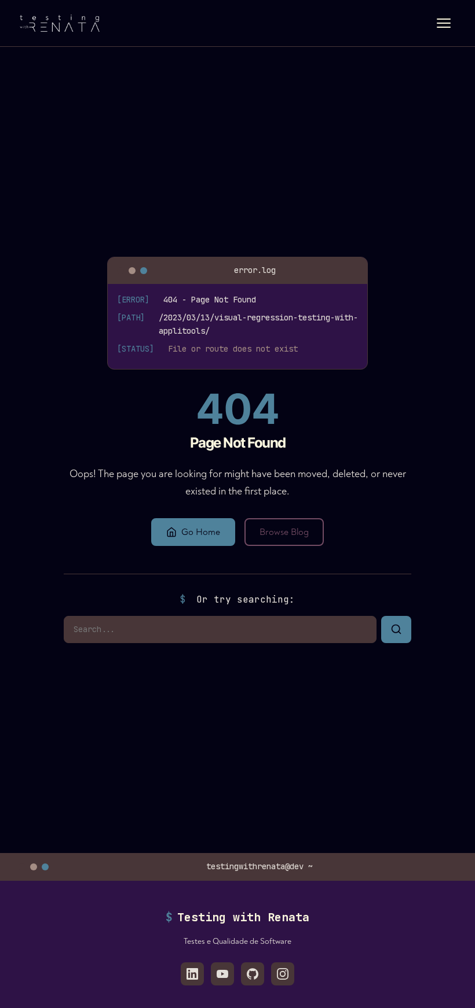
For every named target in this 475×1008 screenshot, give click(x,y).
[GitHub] (252, 973)
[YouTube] (222, 973)
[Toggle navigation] (443, 23)
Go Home (200, 532)
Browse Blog (284, 532)
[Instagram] (282, 973)
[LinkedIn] (192, 973)
